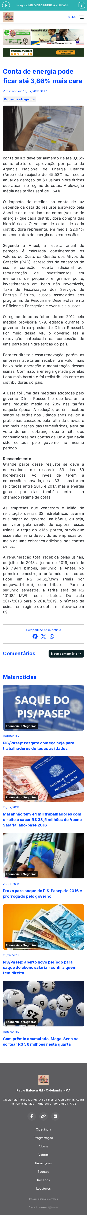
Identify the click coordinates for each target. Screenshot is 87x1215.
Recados (43, 1180)
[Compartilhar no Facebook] (35, 637)
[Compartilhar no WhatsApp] (51, 637)
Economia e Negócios (19, 99)
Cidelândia (43, 1129)
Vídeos (43, 1155)
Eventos (43, 1171)
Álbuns (43, 1146)
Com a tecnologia (38, 1207)
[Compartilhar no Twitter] (43, 637)
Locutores (43, 1188)
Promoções (43, 1163)
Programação (43, 1138)
